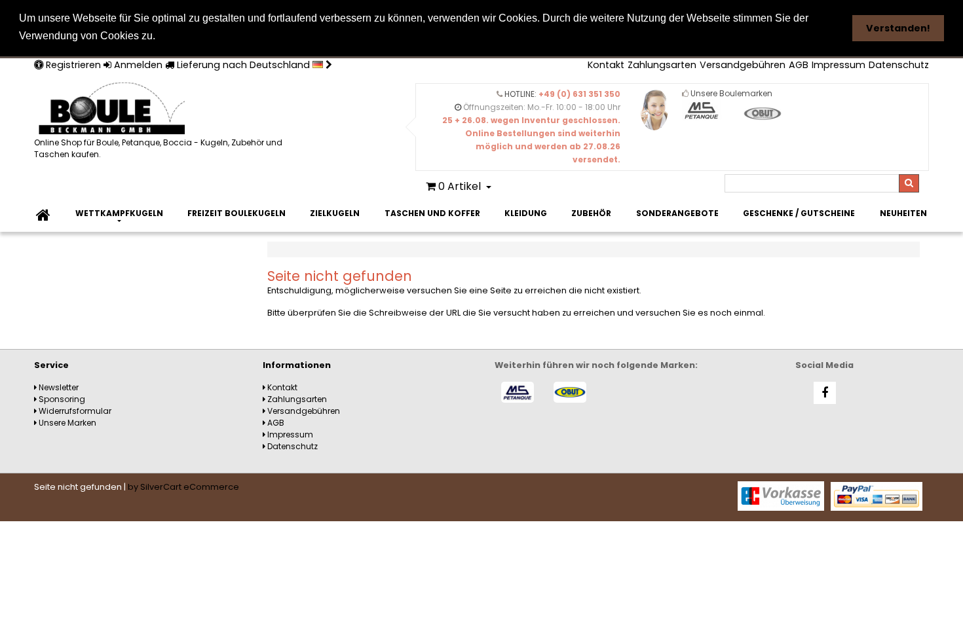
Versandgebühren (742, 64)
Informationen (297, 365)
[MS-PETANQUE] (517, 392)
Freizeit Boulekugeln (236, 213)
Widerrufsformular (74, 410)
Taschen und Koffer (432, 213)
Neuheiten (903, 213)
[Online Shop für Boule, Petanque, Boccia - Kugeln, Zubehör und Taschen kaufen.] (165, 110)
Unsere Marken (66, 422)
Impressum (838, 64)
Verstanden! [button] (898, 28)
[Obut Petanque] (570, 392)
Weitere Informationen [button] (219, 35)
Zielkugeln (335, 213)
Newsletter (58, 387)
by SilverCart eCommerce (183, 486)
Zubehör (591, 213)
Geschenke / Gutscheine (799, 213)
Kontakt (606, 64)
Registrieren (72, 64)
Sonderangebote (677, 213)
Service (51, 365)
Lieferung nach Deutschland (243, 64)
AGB (798, 64)
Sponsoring (61, 399)
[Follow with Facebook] (825, 393)
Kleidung (525, 213)
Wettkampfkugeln (119, 213)
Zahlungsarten (662, 64)
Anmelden (136, 64)
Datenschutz (899, 64)
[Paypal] (876, 495)
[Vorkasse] (781, 495)
